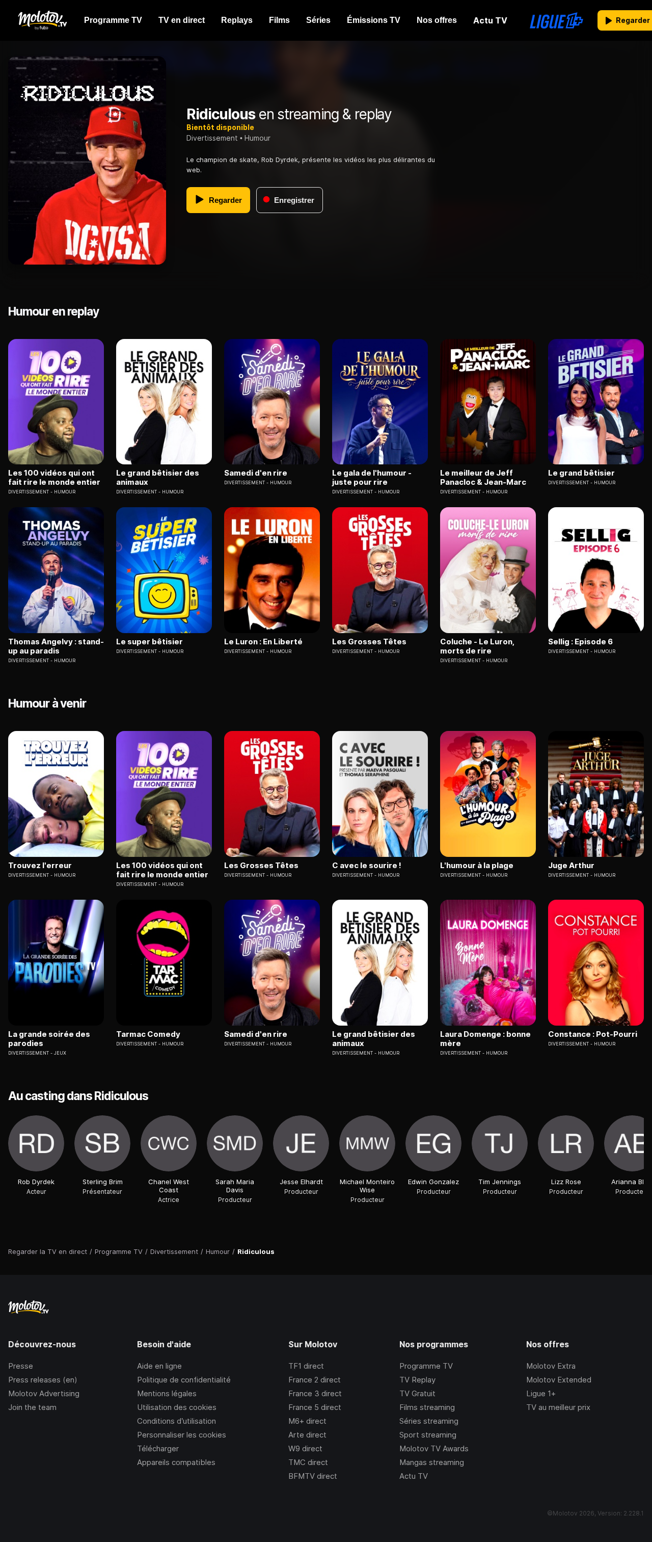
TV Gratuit (417, 1393)
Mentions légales (167, 1393)
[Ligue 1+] (556, 20)
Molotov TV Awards (434, 1448)
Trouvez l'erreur (40, 865)
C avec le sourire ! (366, 865)
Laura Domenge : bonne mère (485, 1039)
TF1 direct (306, 1366)
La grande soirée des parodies (49, 1039)
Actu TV (413, 1476)
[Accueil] (42, 20)
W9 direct (305, 1448)
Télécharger (158, 1448)
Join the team (32, 1407)
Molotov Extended (558, 1379)
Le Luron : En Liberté (263, 641)
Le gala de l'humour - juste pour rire (372, 477)
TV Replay (417, 1379)
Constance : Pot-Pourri (592, 1034)
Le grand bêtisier (581, 473)
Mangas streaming (431, 1462)
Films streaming (427, 1407)
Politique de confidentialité (184, 1379)
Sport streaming (427, 1435)
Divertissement (212, 138)
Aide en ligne (159, 1366)
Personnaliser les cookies (181, 1435)
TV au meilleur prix (558, 1407)
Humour (257, 138)
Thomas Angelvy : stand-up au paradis (56, 646)
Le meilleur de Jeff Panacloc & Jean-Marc (483, 477)
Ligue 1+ (541, 1393)
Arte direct (307, 1435)
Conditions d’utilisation (176, 1421)
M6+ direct (307, 1421)
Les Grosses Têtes (369, 641)
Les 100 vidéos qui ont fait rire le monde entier (54, 477)
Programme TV (426, 1366)
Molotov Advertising (43, 1393)
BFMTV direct (312, 1476)
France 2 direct (314, 1379)
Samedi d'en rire (255, 473)
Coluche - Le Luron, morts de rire (477, 646)
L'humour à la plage (476, 865)
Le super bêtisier (149, 641)
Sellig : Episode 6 (580, 641)
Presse (20, 1366)
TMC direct (308, 1462)
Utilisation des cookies (176, 1407)
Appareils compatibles (176, 1462)
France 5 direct (314, 1407)
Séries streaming (428, 1421)
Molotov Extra (551, 1366)
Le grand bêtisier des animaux (157, 477)
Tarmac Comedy (148, 1034)
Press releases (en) (42, 1379)
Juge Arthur (571, 865)
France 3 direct (315, 1393)
